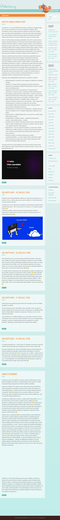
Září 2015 (50, 122)
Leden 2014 (51, 145)
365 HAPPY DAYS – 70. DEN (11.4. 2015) (52, 99)
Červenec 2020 (52, 111)
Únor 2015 (50, 140)
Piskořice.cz (8, 6)
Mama (49, 168)
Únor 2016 (50, 119)
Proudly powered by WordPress (21, 517)
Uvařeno (50, 177)
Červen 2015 (51, 128)
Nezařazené (4, 182)
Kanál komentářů (52, 197)
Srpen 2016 (51, 114)
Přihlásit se (50, 190)
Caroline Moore (42, 517)
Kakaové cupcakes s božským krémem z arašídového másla (53, 43)
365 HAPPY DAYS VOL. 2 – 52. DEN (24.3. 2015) (52, 49)
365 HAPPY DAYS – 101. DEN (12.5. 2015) (52, 86)
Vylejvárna (50, 180)
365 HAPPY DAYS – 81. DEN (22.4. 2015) (16, 252)
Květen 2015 (51, 131)
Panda (49, 91)
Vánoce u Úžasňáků (9, 374)
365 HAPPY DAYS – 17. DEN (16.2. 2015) (16, 297)
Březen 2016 (51, 116)
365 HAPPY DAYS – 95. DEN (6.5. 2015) (16, 192)
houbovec (39, 399)
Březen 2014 (51, 142)
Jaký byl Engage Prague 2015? (14, 21)
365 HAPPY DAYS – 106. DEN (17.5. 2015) (52, 79)
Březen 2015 (51, 137)
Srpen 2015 (51, 125)
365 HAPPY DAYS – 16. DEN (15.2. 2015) (16, 338)
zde (38, 53)
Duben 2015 (51, 134)
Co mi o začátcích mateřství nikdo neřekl (52, 36)
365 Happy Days (52, 158)
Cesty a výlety (51, 166)
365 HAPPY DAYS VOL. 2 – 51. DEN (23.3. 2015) (52, 56)
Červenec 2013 (52, 148)
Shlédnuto (50, 174)
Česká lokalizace (52, 200)
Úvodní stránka (54, 11)
